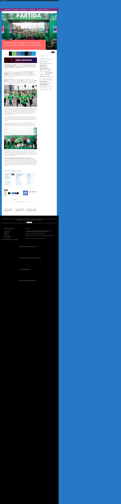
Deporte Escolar (5, 192)
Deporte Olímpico (44, 68)
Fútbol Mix (47, 74)
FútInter (52, 76)
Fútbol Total (43, 76)
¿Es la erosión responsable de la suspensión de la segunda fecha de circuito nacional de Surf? (20, 210)
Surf (51, 87)
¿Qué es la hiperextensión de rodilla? (24, 269)
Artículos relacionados (8, 199)
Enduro (44, 71)
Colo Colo (41, 60)
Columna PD (39, 9)
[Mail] (33, 194)
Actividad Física (42, 58)
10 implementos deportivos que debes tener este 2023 (27, 246)
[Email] (18, 193)
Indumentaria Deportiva (43, 78)
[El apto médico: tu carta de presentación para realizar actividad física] (10, 258)
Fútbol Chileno (42, 74)
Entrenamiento (48, 71)
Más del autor (15, 199)
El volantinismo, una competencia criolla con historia (27, 280)
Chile (51, 58)
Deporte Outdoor (43, 69)
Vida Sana (46, 89)
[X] (9, 193)
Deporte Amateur (44, 61)
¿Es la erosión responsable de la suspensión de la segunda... (19, 176)
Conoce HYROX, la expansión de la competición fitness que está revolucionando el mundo (8, 210)
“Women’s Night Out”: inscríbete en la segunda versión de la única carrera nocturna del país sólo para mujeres (32, 210)
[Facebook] (13, 193)
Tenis (40, 89)
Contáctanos (29, 222)
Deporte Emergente (43, 63)
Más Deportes (23, 9)
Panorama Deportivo (8, 47)
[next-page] (6, 212)
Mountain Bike (44, 79)
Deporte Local (13, 12)
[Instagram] (31, 194)
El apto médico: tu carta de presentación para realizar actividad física (30, 257)
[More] (20, 193)
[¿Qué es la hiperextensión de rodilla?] (10, 269)
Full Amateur (15, 9)
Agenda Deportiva (47, 58)
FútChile (48, 76)
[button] (53, 9)
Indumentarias (49, 78)
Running (5, 195)
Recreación (47, 86)
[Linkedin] (15, 193)
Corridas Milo (5, 191)
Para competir (43, 82)
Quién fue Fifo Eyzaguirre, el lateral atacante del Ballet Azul (35, 238)
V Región (50, 89)
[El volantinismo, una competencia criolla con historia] (10, 280)
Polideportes (8, 9)
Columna (44, 60)
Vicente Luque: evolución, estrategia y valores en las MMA (35, 233)
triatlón (43, 89)
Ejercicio (41, 71)
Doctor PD (45, 9)
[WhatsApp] (11, 193)
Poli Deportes (44, 84)
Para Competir (32, 9)
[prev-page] (4, 212)
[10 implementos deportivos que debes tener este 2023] (10, 246)
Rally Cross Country (42, 86)
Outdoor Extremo (44, 81)
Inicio (4, 12)
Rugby (51, 86)
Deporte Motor (43, 66)
